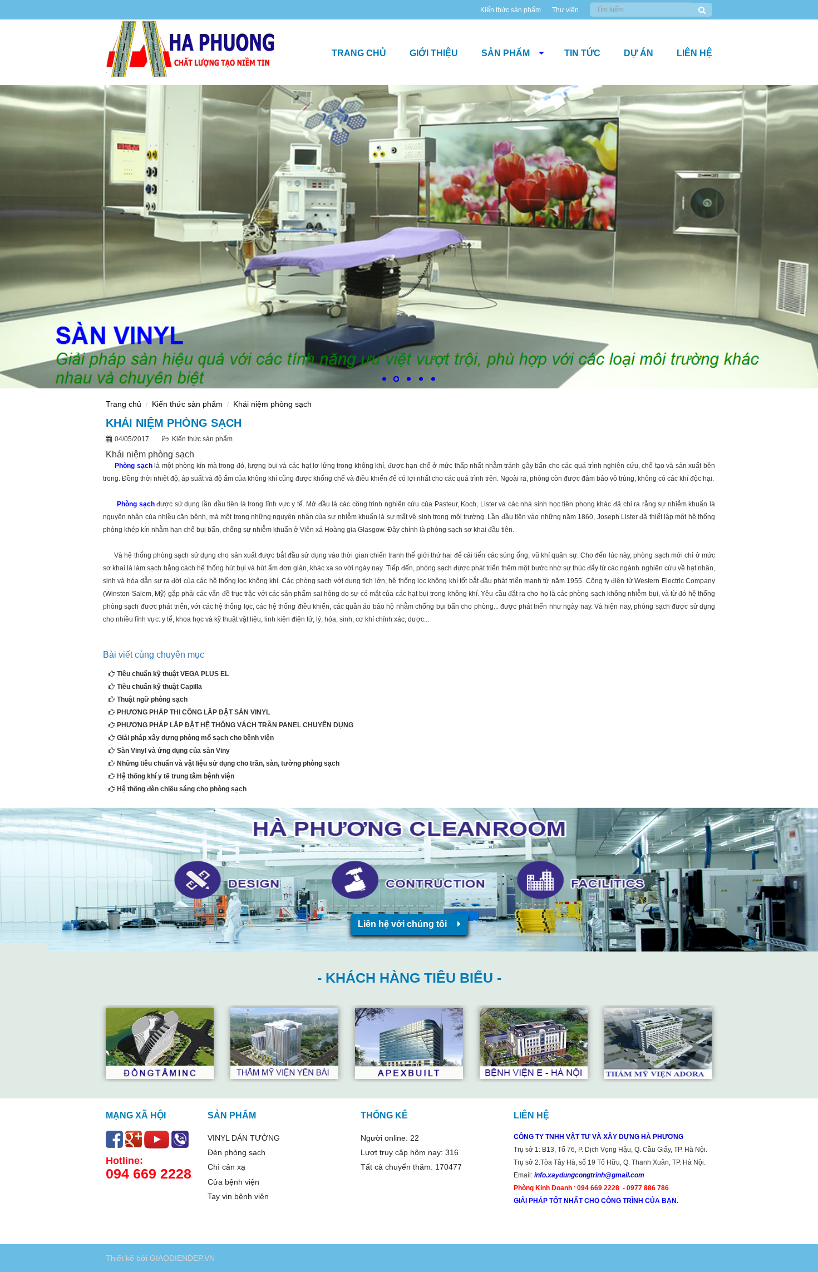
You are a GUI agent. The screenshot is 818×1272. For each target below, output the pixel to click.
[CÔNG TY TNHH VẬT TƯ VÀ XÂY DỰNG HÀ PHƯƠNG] (205, 52)
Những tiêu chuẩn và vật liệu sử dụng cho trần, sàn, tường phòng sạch (227, 763)
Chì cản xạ (226, 1166)
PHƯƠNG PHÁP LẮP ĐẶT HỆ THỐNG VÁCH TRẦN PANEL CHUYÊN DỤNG (234, 725)
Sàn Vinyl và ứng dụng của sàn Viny (172, 751)
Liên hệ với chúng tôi (403, 924)
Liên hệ (694, 53)
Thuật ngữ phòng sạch (151, 699)
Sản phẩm (505, 53)
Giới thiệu (434, 53)
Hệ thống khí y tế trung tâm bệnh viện (174, 776)
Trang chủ (359, 53)
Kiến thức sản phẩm (510, 10)
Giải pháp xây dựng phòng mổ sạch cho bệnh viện (194, 738)
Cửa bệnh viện (233, 1181)
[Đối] (161, 1043)
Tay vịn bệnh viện (238, 1196)
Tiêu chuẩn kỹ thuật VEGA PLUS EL (172, 674)
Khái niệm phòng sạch (272, 404)
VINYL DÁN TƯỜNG (244, 1137)
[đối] (286, 1043)
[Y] (660, 1043)
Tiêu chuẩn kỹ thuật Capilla (158, 687)
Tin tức (582, 53)
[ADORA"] (535, 1043)
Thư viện (565, 10)
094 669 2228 (148, 1173)
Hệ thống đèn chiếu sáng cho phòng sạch (181, 789)
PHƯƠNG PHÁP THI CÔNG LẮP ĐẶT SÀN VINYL (192, 712)
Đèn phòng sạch (236, 1152)
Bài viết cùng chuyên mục (153, 654)
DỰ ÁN (638, 53)
